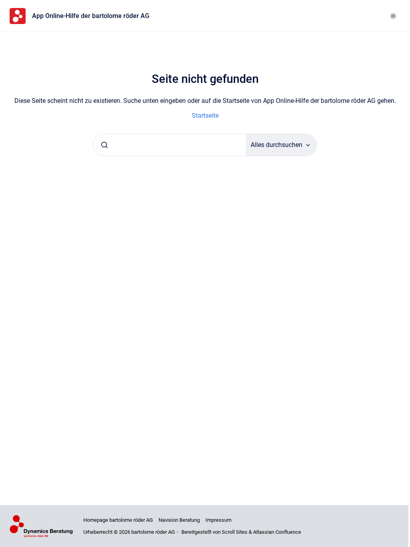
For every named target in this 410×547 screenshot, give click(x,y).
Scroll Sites (234, 532)
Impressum (218, 520)
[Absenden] (104, 145)
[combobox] (169, 145)
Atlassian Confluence (277, 532)
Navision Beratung (179, 520)
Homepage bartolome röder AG (118, 520)
